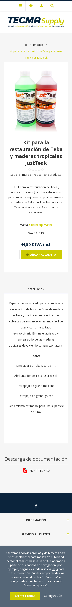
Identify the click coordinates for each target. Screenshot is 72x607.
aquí (55, 569)
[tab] (36, 289)
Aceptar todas (25, 596)
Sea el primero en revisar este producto (36, 175)
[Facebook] (36, 506)
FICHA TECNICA (39, 471)
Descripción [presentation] (36, 289)
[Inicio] (26, 44)
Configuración (53, 596)
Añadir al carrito (43, 254)
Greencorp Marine (41, 225)
